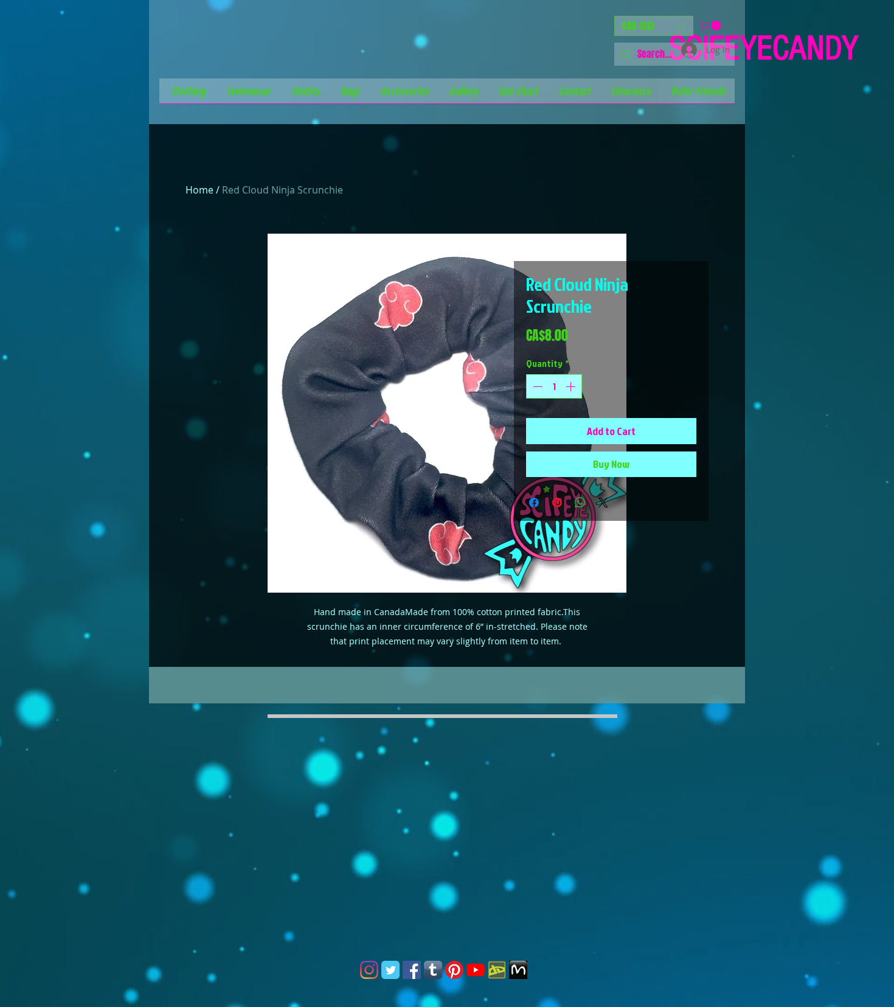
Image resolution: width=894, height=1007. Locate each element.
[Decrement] (536, 386)
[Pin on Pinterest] (557, 502)
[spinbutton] (554, 386)
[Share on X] (603, 502)
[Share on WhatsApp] (580, 502)
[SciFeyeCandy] (497, 970)
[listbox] (653, 26)
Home (199, 190)
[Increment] (571, 386)
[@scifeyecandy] (369, 970)
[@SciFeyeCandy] (412, 970)
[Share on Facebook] (534, 502)
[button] (653, 26)
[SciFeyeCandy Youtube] (475, 970)
